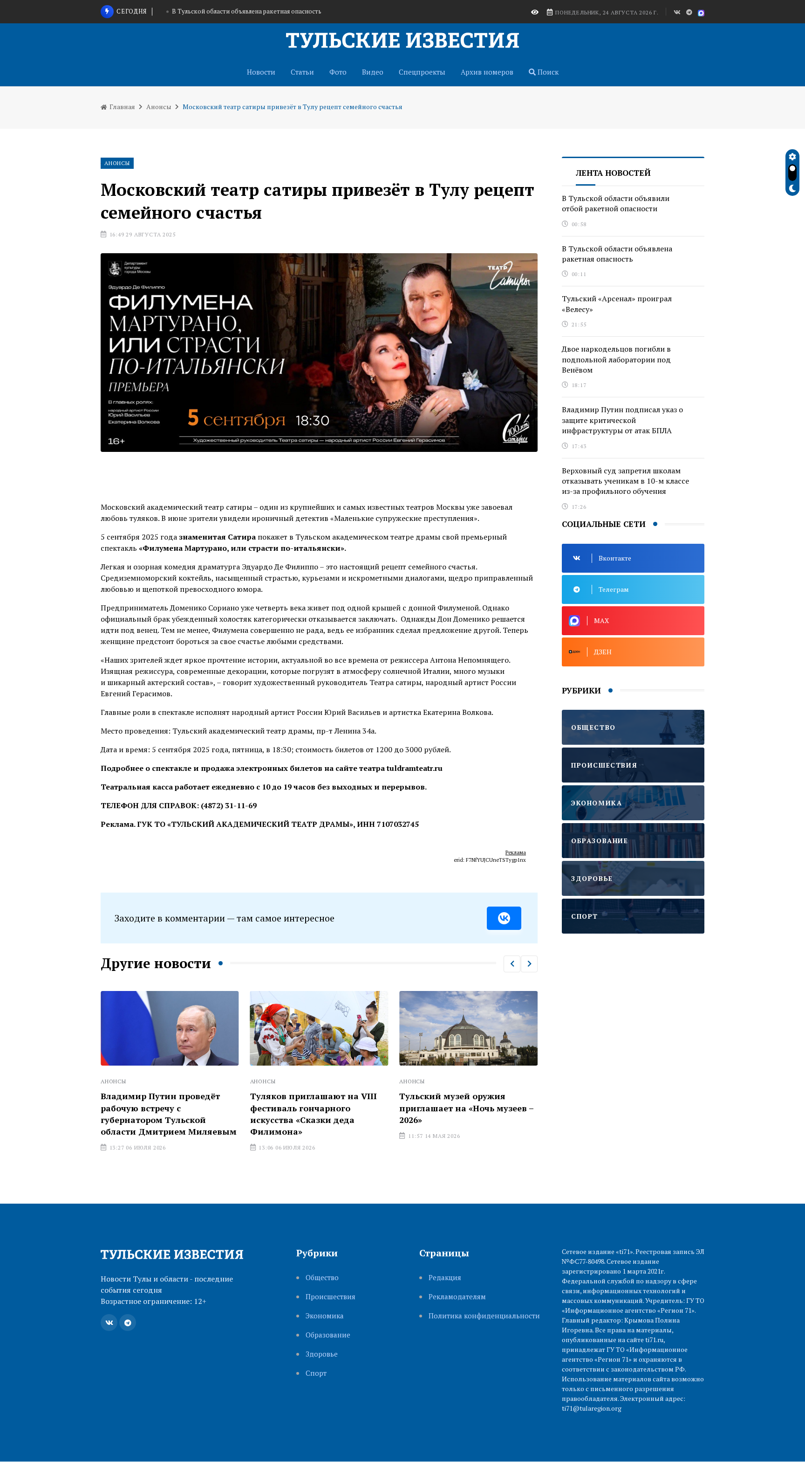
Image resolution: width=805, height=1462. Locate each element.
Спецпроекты (422, 71)
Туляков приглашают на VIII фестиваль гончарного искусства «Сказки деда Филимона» (217, 1113)
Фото (338, 71)
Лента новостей (613, 172)
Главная (121, 106)
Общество (322, 1277)
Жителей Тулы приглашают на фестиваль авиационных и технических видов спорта (521, 1102)
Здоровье (322, 1354)
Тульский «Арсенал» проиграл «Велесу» (247, 15)
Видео (372, 71)
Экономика (325, 1315)
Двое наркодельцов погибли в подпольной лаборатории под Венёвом (616, 359)
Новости (261, 71)
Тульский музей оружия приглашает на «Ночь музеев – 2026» (370, 1107)
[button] (512, 964)
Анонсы (158, 106)
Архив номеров (487, 71)
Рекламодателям (457, 1296)
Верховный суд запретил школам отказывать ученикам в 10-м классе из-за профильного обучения (625, 481)
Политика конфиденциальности (484, 1315)
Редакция (445, 1277)
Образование (328, 1334)
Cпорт (316, 1373)
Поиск (547, 71)
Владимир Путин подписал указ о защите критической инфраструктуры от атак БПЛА (622, 420)
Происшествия (330, 1296)
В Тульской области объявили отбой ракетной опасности (615, 203)
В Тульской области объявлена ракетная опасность (617, 253)
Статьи (302, 71)
